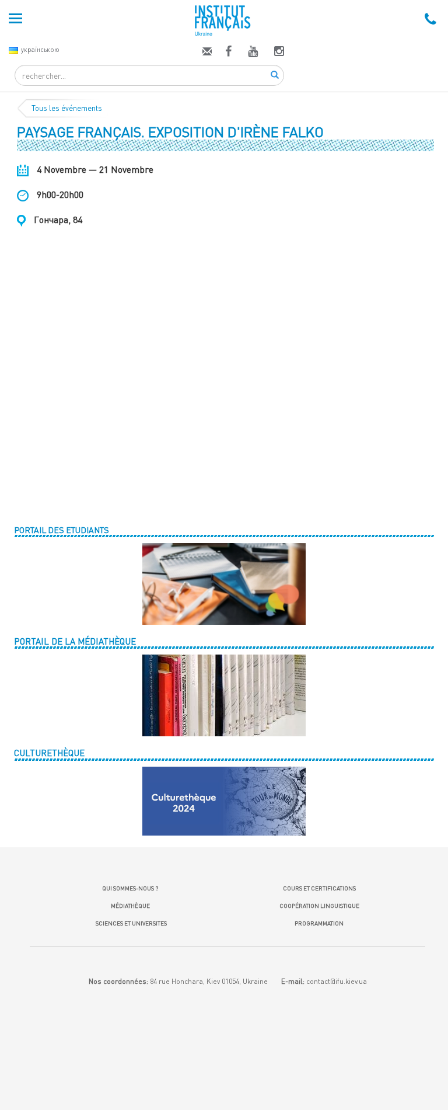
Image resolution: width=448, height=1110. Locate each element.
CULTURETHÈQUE (49, 752)
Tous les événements (67, 108)
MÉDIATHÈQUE (130, 905)
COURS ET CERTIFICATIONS (319, 888)
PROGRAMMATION (319, 923)
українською (40, 49)
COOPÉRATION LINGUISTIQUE (319, 905)
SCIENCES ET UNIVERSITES (130, 923)
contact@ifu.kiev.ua (336, 981)
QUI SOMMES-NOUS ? (130, 888)
